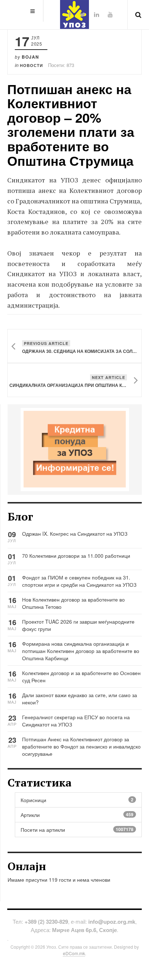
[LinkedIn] (96, 14)
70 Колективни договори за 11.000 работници (76, 555)
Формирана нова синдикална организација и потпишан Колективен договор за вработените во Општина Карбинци (80, 651)
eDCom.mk (74, 953)
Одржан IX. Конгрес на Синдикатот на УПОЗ (74, 533)
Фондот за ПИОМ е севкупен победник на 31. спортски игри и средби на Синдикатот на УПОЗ (79, 581)
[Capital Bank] (75, 448)
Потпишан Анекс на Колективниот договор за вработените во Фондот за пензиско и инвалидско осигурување (81, 746)
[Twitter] (82, 14)
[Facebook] (69, 14)
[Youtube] (110, 14)
